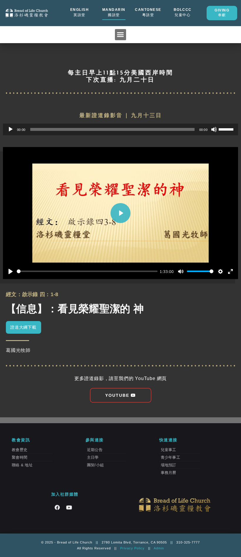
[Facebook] (57, 507)
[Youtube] (69, 507)
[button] (120, 34)
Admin (159, 548)
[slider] (227, 129)
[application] (120, 129)
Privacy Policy (132, 548)
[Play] (11, 129)
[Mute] (214, 129)
